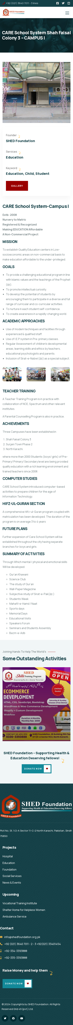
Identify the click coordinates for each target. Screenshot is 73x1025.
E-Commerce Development (29, 736)
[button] (69, 92)
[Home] (36, 806)
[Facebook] (13, 1018)
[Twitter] (5, 1018)
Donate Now (33, 768)
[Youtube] (21, 1018)
